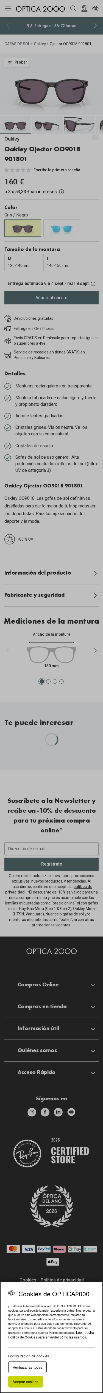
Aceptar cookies (25, 1381)
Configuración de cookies (28, 1355)
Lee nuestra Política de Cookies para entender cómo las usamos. (51, 1334)
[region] (51, 1337)
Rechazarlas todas (27, 1367)
